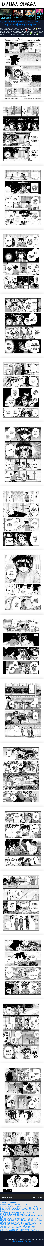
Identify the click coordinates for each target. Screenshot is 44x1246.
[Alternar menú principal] (40, 4)
